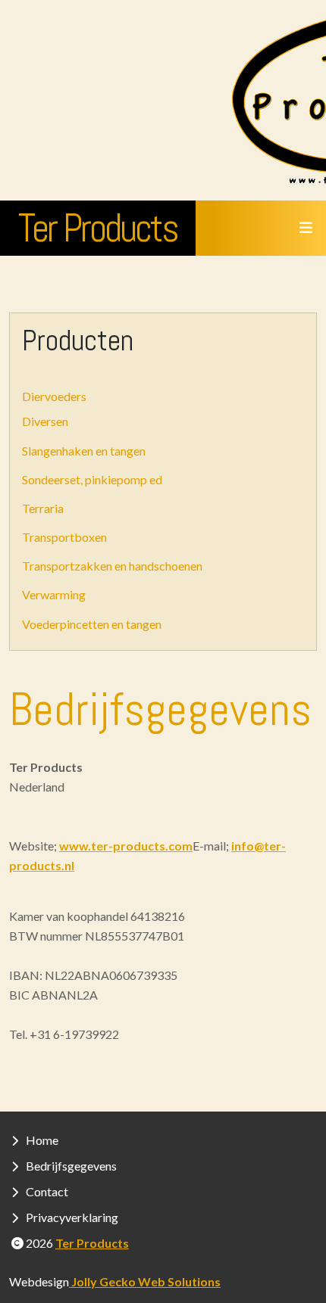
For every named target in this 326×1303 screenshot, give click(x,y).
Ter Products (97, 228)
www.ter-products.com (126, 845)
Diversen (45, 421)
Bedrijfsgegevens (71, 1165)
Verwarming (54, 594)
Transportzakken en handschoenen (112, 565)
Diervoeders (54, 396)
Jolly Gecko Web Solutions (145, 1281)
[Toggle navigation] (305, 228)
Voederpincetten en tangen (91, 624)
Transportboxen (64, 537)
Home (42, 1140)
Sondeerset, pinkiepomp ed (92, 479)
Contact (47, 1191)
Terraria (43, 508)
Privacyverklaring (72, 1217)
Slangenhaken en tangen (84, 450)
